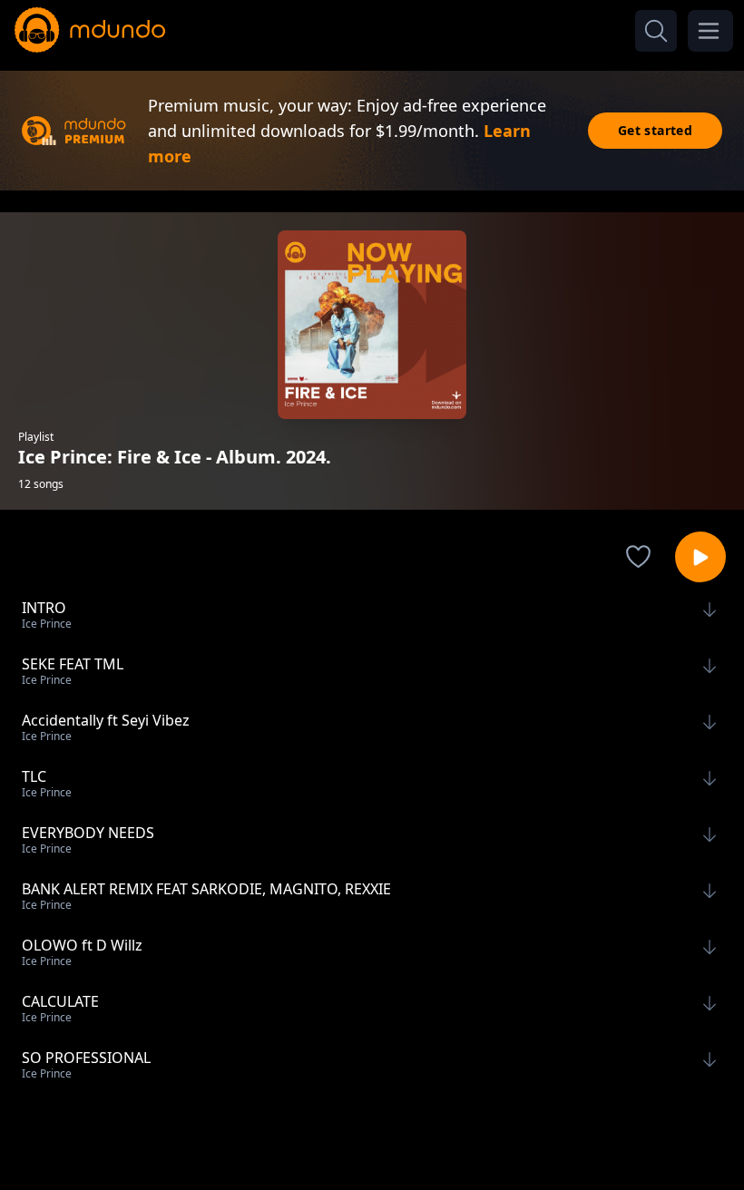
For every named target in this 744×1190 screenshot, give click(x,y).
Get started (655, 130)
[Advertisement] (372, 1138)
